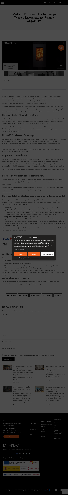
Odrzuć (34, 254)
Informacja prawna (35, 257)
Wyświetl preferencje (48, 254)
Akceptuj (20, 254)
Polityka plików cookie (24, 257)
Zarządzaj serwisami (19, 249)
